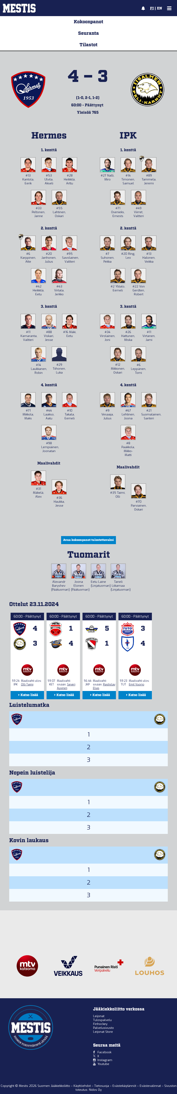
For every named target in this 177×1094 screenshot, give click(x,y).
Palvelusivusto (103, 1028)
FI (152, 8)
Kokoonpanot (88, 22)
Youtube (103, 1064)
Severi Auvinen (66, 686)
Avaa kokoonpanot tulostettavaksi (88, 540)
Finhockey (100, 1024)
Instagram (104, 1060)
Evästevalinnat (150, 1086)
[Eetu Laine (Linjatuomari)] (98, 571)
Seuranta (88, 33)
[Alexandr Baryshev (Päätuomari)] (58, 571)
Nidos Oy (95, 1090)
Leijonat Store (103, 1032)
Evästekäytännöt (124, 1086)
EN (159, 8)
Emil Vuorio (136, 684)
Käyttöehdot (83, 1086)
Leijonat (98, 1016)
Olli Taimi (27, 684)
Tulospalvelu (102, 1020)
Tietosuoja (102, 1086)
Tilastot (88, 45)
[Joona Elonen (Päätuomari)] (78, 571)
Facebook (104, 1052)
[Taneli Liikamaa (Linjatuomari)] (118, 571)
